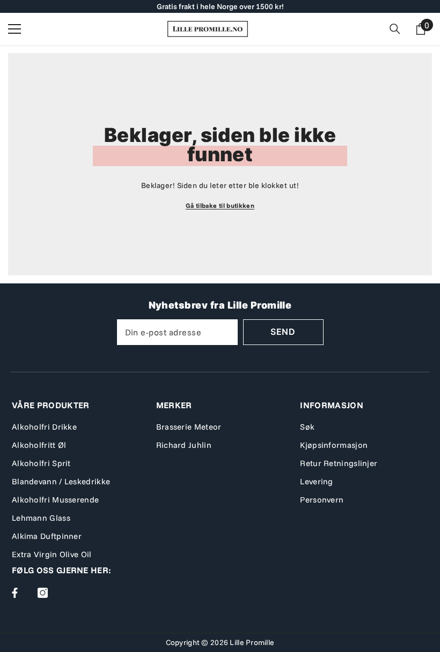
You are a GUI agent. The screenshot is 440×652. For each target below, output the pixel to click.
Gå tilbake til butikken (220, 205)
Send (283, 331)
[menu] (14, 29)
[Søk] (394, 29)
